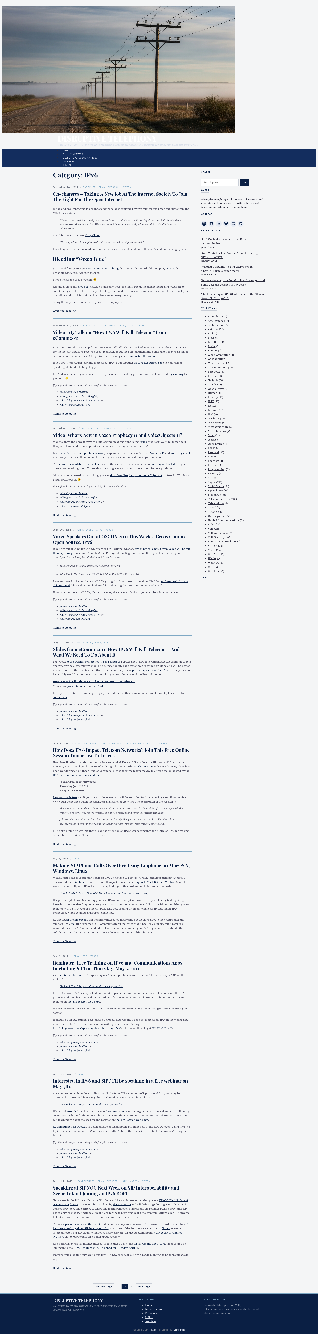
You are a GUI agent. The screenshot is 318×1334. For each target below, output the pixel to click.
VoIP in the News (218, 533)
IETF (78, 743)
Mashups (213, 418)
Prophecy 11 (156, 453)
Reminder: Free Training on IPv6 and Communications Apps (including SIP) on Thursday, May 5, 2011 (117, 965)
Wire (211, 567)
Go (244, 182)
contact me (60, 697)
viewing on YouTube (164, 464)
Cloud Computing (219, 355)
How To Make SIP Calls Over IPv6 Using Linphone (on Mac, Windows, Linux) (104, 893)
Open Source (216, 444)
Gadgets (213, 380)
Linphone (79, 882)
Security (113, 1181)
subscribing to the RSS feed (75, 404)
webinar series (117, 1111)
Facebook (214, 371)
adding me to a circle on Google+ (78, 396)
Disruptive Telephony (107, 138)
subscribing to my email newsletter (80, 400)
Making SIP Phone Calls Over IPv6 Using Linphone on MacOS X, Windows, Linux (121, 868)
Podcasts (213, 461)
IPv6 (102, 187)
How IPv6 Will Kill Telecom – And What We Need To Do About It (94, 681)
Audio (107, 428)
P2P (210, 448)
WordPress (180, 1329)
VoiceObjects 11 (180, 453)
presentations (76, 686)
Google (212, 384)
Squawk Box (215, 490)
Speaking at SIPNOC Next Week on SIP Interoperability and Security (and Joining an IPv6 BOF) (116, 1190)
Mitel (211, 435)
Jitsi (72, 924)
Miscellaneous (217, 431)
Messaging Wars (218, 427)
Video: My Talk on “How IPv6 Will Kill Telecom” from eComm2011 (109, 335)
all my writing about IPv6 (149, 1243)
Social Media (216, 486)
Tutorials (160, 743)
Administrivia (216, 316)
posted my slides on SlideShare (151, 670)
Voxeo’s (71, 1111)
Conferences (91, 325)
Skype (212, 482)
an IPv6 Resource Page (148, 362)
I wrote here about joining (102, 268)
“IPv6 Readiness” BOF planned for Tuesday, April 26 (105, 1248)
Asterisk (213, 329)
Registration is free (65, 797)
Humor (212, 393)
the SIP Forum (122, 1204)
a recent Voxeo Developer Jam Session (80, 453)
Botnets (212, 350)
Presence (213, 465)
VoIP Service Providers (222, 541)
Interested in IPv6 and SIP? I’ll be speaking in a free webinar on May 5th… (120, 1083)
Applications (91, 428)
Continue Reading (64, 311)
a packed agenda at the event (81, 1224)
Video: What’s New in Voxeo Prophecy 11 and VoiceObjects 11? (117, 435)
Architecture (216, 325)
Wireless (213, 571)
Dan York (98, 686)
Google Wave (216, 388)
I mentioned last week (71, 975)
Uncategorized (217, 516)
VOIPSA (134, 1181)
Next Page (144, 1286)
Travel (212, 507)
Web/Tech (214, 554)
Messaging (214, 422)
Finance (213, 376)
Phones (212, 456)
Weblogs (213, 558)
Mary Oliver (92, 235)
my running (176, 374)
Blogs (211, 337)
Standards (116, 743)
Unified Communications (223, 520)
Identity (213, 397)
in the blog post (76, 919)
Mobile (212, 439)
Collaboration (216, 359)
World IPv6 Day (143, 766)
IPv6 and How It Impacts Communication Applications (91, 986)
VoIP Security (216, 537)
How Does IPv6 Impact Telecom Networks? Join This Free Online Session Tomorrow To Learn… (121, 752)
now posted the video (141, 356)
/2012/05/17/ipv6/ (162, 1028)
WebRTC (213, 562)
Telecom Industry (138, 743)
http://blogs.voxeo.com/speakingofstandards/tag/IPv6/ (87, 1028)
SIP (106, 642)
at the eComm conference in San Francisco (93, 661)
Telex (153, 1329)
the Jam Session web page (83, 1001)
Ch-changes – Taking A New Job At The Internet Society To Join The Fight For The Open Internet (120, 196)
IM (209, 405)
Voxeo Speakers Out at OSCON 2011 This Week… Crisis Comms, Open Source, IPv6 (119, 539)
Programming (216, 469)
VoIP (211, 528)
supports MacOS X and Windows (155, 882)
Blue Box (213, 342)
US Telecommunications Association (76, 775)
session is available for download (80, 464)
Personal (114, 187)
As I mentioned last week (69, 1126)
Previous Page (103, 1286)
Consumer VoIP (217, 367)
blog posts (84, 286)
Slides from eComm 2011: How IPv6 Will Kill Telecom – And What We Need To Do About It (116, 651)
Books (211, 346)
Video (131, 325)
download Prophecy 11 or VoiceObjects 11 (136, 475)
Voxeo (127, 187)
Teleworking (216, 503)
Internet (89, 187)
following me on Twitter (73, 392)
